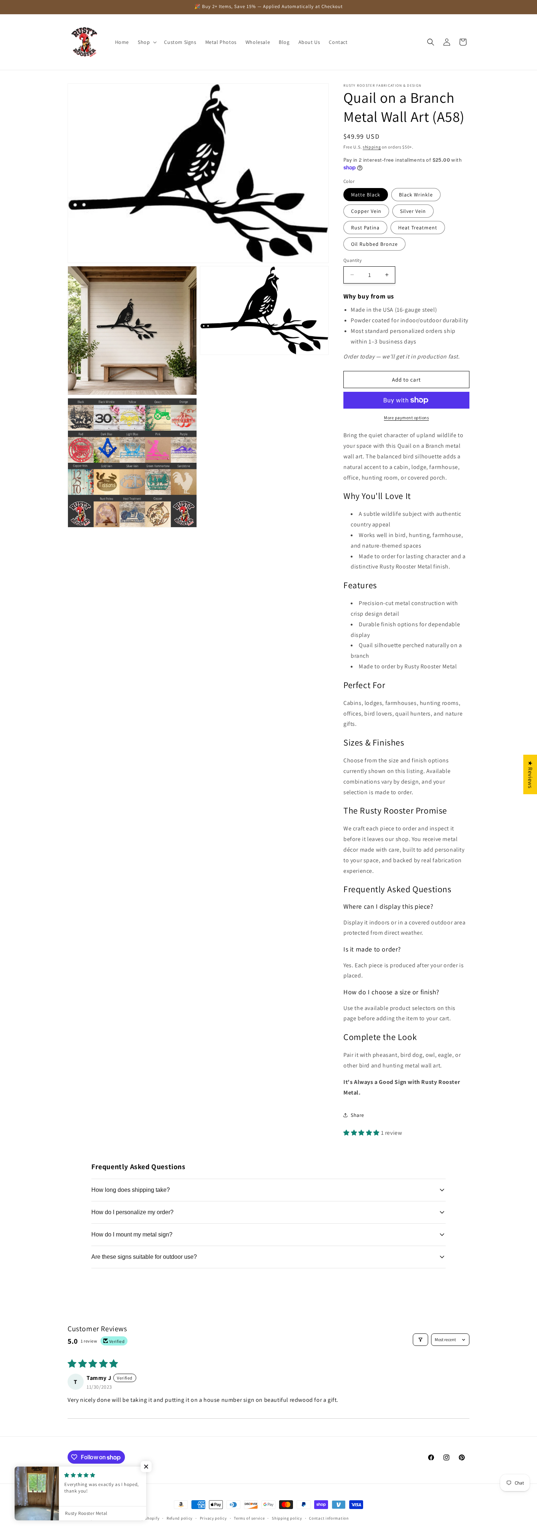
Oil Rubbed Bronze (374, 244)
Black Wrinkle (416, 194)
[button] (146, 42)
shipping (372, 147)
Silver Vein (413, 211)
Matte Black (365, 194)
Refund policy (180, 1518)
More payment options (406, 417)
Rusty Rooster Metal (102, 1518)
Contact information (329, 1518)
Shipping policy (287, 1518)
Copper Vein (366, 211)
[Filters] (420, 1339)
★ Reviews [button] (530, 774)
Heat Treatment (417, 227)
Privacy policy (213, 1518)
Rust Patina (365, 227)
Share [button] (357, 1115)
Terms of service (249, 1518)
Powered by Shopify (141, 1518)
